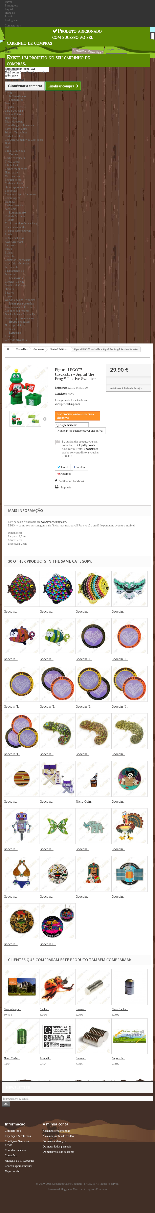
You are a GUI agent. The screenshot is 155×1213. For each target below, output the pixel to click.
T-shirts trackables (15, 227)
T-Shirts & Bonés (15, 216)
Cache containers (15, 158)
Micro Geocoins (14, 121)
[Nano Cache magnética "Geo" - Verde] (22, 1036)
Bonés (8, 234)
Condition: (61, 393)
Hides (8, 147)
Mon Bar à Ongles (83, 1189)
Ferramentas (12, 267)
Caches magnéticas (16, 169)
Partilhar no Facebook (71, 481)
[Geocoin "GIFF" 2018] (58, 779)
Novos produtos (19, 321)
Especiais (15, 332)
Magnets (10, 201)
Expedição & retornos (18, 1136)
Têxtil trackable (14, 136)
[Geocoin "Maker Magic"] (58, 874)
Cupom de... (118, 1058)
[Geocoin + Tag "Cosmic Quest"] (58, 921)
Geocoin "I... (84, 659)
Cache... (44, 1009)
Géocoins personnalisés (18, 1166)
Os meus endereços (54, 1141)
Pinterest (65, 473)
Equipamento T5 (14, 271)
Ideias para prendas (21, 303)
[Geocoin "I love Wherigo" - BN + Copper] (58, 684)
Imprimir (66, 487)
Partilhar (80, 467)
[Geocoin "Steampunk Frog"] (22, 921)
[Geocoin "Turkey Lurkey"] (130, 826)
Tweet (64, 467)
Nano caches (12, 172)
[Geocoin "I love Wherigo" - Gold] (22, 684)
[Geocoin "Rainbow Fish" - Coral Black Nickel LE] (22, 589)
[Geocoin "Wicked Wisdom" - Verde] (130, 589)
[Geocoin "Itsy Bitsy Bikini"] (22, 874)
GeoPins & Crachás (16, 285)
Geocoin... (11, 611)
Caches (13, 154)
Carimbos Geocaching (17, 260)
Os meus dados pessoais (57, 1146)
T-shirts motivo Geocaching (21, 223)
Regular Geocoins (15, 107)
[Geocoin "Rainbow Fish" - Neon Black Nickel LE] (58, 589)
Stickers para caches (16, 187)
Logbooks (11, 190)
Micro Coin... (84, 801)
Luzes (8, 249)
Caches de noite (14, 205)
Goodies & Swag (14, 281)
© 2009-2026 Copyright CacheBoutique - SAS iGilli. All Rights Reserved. (77, 1184)
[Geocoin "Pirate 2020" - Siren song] (130, 779)
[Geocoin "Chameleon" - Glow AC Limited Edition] (94, 731)
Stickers (9, 289)
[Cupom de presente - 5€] (130, 1036)
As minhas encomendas (56, 1131)
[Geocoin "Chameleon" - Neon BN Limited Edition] (58, 731)
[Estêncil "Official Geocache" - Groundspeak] (58, 1036)
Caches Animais (14, 183)
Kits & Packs (12, 165)
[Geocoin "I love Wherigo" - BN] (94, 636)
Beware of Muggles (59, 1189)
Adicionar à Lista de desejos (126, 388)
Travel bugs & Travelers (19, 125)
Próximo (45, 419)
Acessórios (16, 278)
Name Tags (12, 118)
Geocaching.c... (12, 1009)
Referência (61, 388)
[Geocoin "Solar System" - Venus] (22, 779)
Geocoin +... (48, 944)
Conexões (11, 1155)
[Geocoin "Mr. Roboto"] (22, 826)
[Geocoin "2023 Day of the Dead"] (94, 874)
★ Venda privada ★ (16, 340)
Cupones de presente (17, 311)
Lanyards (10, 245)
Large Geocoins (14, 110)
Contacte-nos (13, 25)
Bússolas (10, 256)
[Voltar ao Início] (8, 349)
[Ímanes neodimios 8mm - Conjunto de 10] (94, 987)
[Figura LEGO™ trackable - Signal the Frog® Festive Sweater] (17, 418)
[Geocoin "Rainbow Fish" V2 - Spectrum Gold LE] (94, 589)
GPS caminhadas (14, 238)
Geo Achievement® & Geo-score (24, 140)
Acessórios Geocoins (17, 263)
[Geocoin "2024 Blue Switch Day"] (130, 874)
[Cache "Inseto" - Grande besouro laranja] (58, 987)
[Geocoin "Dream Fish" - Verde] (58, 636)
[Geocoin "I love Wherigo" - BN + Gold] (94, 684)
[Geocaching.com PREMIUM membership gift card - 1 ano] (22, 987)
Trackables (16, 99)
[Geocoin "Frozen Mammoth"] (94, 826)
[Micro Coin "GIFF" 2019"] (94, 779)
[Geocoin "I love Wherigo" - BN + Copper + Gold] (22, 731)
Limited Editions (14, 114)
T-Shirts (9, 220)
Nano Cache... (120, 1009)
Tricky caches (13, 161)
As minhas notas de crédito (58, 1136)
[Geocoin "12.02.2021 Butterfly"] (58, 826)
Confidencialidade (15, 1150)
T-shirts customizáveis (18, 230)
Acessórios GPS (14, 241)
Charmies (101, 1189)
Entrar (8, 2)
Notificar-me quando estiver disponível (80, 430)
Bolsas (9, 252)
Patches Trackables (16, 129)
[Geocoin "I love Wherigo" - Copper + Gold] (130, 684)
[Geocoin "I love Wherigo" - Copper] (130, 636)
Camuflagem (12, 198)
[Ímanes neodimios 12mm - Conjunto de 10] (94, 1036)
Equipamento (17, 212)
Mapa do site (12, 1171)
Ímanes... (81, 1009)
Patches (9, 292)
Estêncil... (45, 1058)
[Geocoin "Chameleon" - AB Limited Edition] (130, 731)
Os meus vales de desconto (58, 1152)
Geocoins (10, 103)
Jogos (8, 296)
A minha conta (55, 1124)
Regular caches (14, 180)
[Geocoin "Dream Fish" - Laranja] (22, 636)
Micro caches (12, 176)
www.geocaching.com (67, 404)
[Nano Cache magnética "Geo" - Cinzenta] (130, 987)
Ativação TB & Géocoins (19, 1160)
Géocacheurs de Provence (20, 307)
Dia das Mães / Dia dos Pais (21, 314)
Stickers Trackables (16, 132)
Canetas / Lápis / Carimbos (20, 194)
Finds (8, 143)
